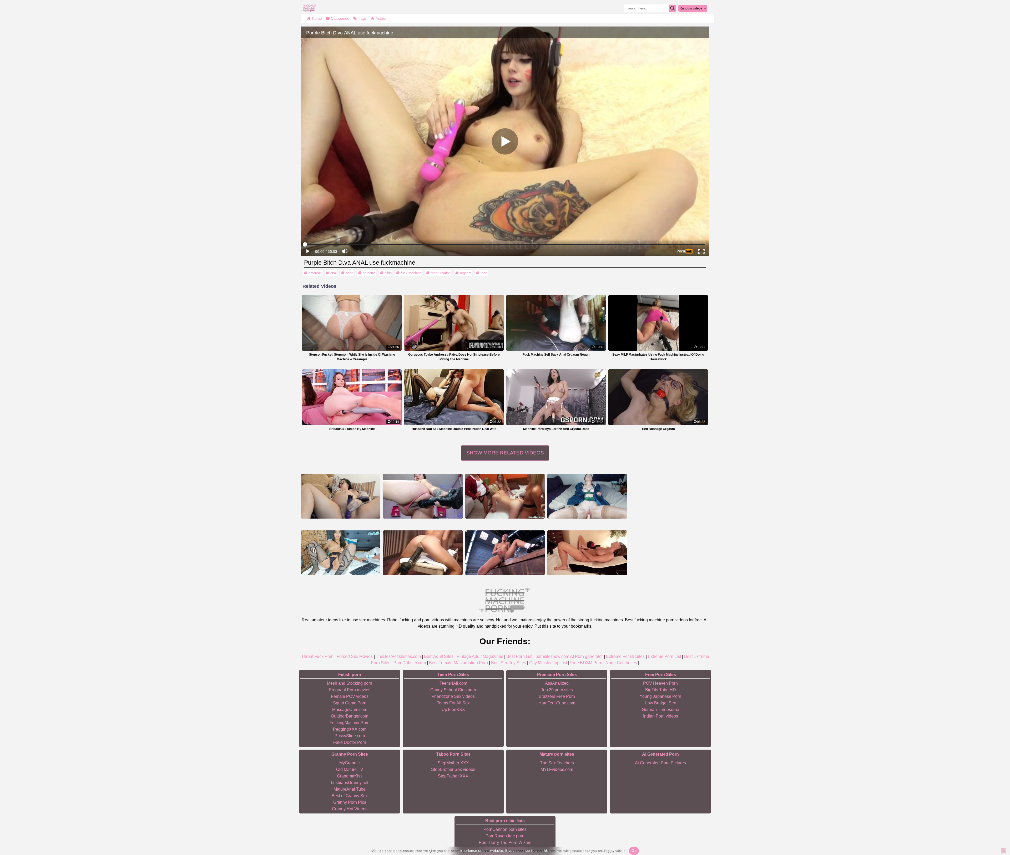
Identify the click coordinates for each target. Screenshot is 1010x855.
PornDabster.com (409, 663)
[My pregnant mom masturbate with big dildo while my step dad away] (422, 496)
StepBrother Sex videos (453, 769)
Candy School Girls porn (453, 690)
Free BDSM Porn (586, 663)
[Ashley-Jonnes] (340, 552)
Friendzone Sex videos (453, 696)
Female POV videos (349, 696)
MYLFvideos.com (557, 769)
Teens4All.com (453, 683)
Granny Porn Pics (349, 802)
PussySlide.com (350, 736)
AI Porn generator (586, 656)
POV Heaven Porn (660, 683)
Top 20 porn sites (557, 690)
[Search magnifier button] (672, 8)
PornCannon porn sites (505, 829)
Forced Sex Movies (355, 656)
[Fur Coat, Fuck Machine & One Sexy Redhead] (587, 496)
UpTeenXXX (453, 709)
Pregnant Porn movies (349, 690)
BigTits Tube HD (660, 690)
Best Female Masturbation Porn (458, 663)
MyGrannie (349, 763)
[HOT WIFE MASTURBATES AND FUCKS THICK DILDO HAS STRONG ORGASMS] (587, 552)
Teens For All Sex (453, 703)
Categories (340, 18)
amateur (315, 273)
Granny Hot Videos (349, 809)
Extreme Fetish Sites (625, 656)
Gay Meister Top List (548, 663)
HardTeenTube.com (556, 703)
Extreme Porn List (664, 656)
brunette (369, 273)
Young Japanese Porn (660, 696)
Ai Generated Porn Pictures (660, 763)
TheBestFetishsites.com (398, 656)
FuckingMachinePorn (350, 722)
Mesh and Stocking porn (349, 683)
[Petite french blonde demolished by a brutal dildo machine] (422, 552)
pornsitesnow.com (552, 656)
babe (349, 273)
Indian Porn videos (660, 716)
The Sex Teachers (557, 763)
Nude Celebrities (621, 663)
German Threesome (660, 709)
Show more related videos (505, 452)
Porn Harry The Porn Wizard (505, 842)
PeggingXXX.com (349, 729)
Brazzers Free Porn (557, 696)
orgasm (465, 273)
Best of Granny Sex (350, 795)
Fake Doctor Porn (349, 742)
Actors (381, 18)
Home (317, 18)
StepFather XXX (453, 776)
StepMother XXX (453, 763)
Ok (634, 850)
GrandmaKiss (349, 776)
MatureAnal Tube (350, 789)
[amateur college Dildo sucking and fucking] (505, 496)
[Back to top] (994, 831)
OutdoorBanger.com (349, 716)
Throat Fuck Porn (317, 656)
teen (484, 273)
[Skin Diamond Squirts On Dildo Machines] (505, 552)
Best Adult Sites (438, 656)
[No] (1003, 850)
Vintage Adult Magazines (480, 656)
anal (333, 273)
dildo (388, 273)
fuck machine (411, 273)
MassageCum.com (349, 709)
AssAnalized (557, 683)
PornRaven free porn (505, 836)
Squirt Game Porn (349, 703)
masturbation (441, 273)
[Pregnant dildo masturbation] (340, 496)
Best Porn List (519, 656)
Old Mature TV (349, 769)
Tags (363, 18)
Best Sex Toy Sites (508, 663)
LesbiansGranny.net (349, 782)
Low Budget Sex (660, 703)
